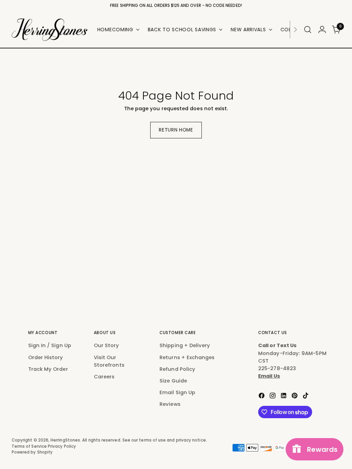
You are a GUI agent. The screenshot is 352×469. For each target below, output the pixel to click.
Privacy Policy (62, 446)
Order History (45, 357)
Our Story (106, 345)
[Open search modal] (308, 29)
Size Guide (173, 380)
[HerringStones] (49, 30)
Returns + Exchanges (187, 357)
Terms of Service (30, 446)
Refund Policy (177, 369)
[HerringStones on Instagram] (273, 396)
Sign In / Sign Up (49, 345)
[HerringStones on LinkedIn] (284, 396)
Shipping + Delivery (185, 345)
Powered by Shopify (32, 452)
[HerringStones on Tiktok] (306, 396)
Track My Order (48, 369)
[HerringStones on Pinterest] (295, 396)
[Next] (295, 30)
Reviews (170, 404)
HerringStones (65, 440)
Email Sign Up (177, 392)
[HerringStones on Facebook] (262, 396)
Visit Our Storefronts (109, 361)
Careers (104, 376)
